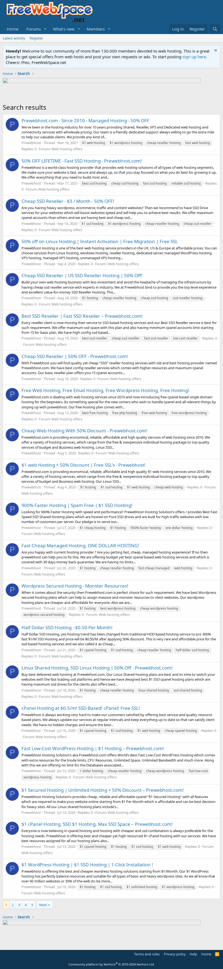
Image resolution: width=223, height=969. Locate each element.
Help (193, 954)
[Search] (215, 29)
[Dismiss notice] (215, 51)
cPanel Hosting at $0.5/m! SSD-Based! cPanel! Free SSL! (80, 708)
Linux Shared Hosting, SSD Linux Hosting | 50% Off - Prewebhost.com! (97, 668)
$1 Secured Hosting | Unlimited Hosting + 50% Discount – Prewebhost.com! (102, 790)
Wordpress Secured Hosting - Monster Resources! (74, 586)
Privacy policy (175, 954)
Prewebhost (31, 142)
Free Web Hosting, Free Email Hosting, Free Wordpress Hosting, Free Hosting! (105, 390)
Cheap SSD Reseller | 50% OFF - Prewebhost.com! (74, 356)
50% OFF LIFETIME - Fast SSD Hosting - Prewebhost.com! (81, 161)
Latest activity (14, 38)
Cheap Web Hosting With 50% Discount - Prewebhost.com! (84, 430)
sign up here (194, 56)
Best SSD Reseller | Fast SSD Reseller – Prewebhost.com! (82, 316)
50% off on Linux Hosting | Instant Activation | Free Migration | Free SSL (99, 241)
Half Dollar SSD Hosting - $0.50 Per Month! (67, 627)
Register (36, 38)
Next (43, 904)
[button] (45, 29)
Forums (33, 29)
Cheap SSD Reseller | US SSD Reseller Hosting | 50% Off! (82, 275)
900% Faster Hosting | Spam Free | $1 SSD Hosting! (76, 505)
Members (96, 29)
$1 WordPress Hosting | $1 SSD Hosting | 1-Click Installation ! (87, 864)
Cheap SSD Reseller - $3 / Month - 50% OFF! (67, 201)
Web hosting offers (66, 148)
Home (12, 29)
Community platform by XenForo (112, 964)
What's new (64, 29)
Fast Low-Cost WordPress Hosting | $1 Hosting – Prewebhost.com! (92, 748)
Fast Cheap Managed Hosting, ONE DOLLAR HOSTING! (80, 545)
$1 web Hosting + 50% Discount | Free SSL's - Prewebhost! (83, 465)
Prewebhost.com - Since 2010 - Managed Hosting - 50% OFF (85, 120)
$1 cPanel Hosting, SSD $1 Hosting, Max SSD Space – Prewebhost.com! (97, 824)
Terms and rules (147, 954)
